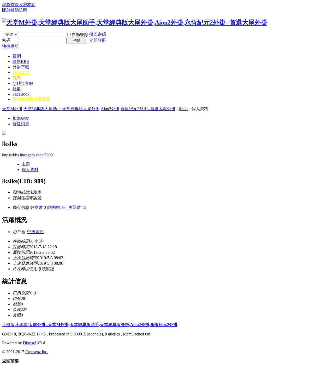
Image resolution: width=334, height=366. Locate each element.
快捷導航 (10, 46)
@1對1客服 (23, 83)
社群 (17, 89)
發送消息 (21, 124)
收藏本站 (27, 4)
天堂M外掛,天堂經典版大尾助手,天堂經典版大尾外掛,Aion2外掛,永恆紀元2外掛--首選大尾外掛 (88, 109)
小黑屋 (21, 324)
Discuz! (29, 343)
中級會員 (35, 231)
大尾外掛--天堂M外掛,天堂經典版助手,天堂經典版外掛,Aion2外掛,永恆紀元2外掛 (103, 324)
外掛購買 (21, 72)
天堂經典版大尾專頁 (31, 99)
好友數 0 (38, 207)
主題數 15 (77, 207)
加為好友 (21, 118)
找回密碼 (97, 34)
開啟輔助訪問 (14, 10)
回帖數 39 (56, 207)
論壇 (21, 61)
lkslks (183, 109)
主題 (26, 164)
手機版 (8, 324)
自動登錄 (79, 34)
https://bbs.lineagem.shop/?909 (27, 155)
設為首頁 (10, 4)
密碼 (6, 40)
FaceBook (21, 94)
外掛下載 (21, 67)
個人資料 (30, 169)
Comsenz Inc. (36, 352)
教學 (17, 78)
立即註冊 (97, 40)
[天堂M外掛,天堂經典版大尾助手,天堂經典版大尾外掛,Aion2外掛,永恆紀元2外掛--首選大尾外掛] (134, 22)
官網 (17, 56)
